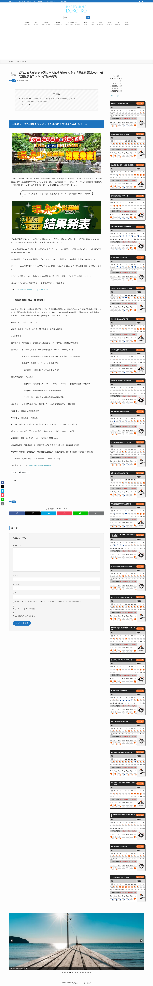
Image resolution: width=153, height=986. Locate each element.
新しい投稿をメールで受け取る (24, 616)
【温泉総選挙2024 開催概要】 (37, 102)
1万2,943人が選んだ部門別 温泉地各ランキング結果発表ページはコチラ (56, 193)
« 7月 (111, 96)
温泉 (13, 80)
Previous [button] (12, 941)
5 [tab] (72, 972)
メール (16, 584)
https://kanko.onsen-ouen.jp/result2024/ (32, 290)
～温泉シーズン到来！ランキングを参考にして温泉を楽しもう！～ (49, 98)
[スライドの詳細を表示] (76, 941)
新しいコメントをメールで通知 (24, 609)
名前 (15, 575)
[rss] (139, 1)
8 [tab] (80, 972)
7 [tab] (77, 972)
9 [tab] (83, 972)
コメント (17, 546)
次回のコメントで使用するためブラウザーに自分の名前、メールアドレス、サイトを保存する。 (49, 601)
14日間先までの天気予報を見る (128, 118)
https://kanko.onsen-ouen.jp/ (40, 465)
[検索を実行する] (88, 17)
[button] (17, 513)
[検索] (142, 1)
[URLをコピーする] (96, 513)
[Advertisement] (76, 43)
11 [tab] (88, 972)
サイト (15, 593)
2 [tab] (65, 972)
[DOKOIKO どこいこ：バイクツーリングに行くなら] (76, 9)
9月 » (119, 96)
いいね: (28, 105)
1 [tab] (62, 972)
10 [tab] (85, 972)
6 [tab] (75, 972)
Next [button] (141, 941)
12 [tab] (90, 972)
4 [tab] (70, 972)
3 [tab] (67, 972)
